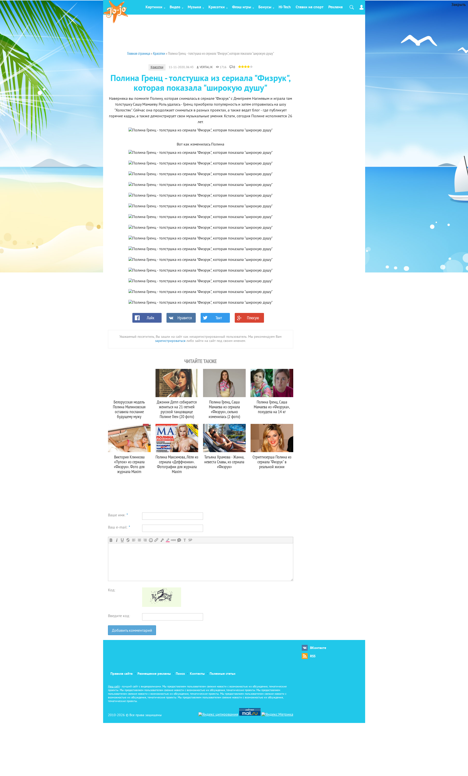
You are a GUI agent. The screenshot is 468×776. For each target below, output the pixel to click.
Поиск (180, 674)
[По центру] (139, 540)
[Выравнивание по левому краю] (133, 540)
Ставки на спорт (309, 7)
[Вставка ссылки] (156, 540)
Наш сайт (114, 687)
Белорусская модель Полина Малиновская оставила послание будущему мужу (129, 409)
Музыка (194, 7)
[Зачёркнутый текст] (128, 540)
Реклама (335, 7)
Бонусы (264, 7)
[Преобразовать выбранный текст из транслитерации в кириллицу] (184, 540)
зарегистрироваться (170, 341)
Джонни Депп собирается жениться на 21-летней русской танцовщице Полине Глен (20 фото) (177, 409)
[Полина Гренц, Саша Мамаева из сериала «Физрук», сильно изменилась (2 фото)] (224, 383)
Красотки (216, 7)
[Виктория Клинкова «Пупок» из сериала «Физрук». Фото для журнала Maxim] (129, 438)
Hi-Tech (285, 7)
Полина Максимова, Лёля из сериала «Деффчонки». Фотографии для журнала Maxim (177, 464)
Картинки (154, 7)
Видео (175, 7)
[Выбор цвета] (167, 540)
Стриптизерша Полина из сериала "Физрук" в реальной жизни (272, 461)
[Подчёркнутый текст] (122, 540)
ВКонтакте (318, 648)
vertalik (206, 67)
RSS (312, 656)
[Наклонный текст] (116, 540)
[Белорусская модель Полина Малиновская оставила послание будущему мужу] (129, 383)
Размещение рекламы (154, 674)
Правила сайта (121, 674)
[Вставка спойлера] (190, 540)
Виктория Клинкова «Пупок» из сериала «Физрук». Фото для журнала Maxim (129, 464)
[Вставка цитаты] (179, 540)
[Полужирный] (111, 540)
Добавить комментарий (132, 630)
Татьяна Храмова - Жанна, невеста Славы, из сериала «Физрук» (224, 461)
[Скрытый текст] (173, 540)
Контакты (197, 674)
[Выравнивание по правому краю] (145, 540)
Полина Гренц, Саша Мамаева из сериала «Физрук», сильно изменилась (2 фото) (224, 409)
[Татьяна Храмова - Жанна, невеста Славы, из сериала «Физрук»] (224, 438)
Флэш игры (241, 7)
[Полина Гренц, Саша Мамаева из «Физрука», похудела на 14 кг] (272, 383)
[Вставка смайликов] (151, 540)
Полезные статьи (222, 674)
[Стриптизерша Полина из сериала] (272, 438)
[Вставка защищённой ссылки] (162, 540)
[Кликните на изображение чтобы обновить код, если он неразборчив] (161, 605)
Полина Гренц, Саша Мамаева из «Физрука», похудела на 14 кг (272, 406)
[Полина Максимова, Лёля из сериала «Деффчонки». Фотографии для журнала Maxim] (177, 438)
